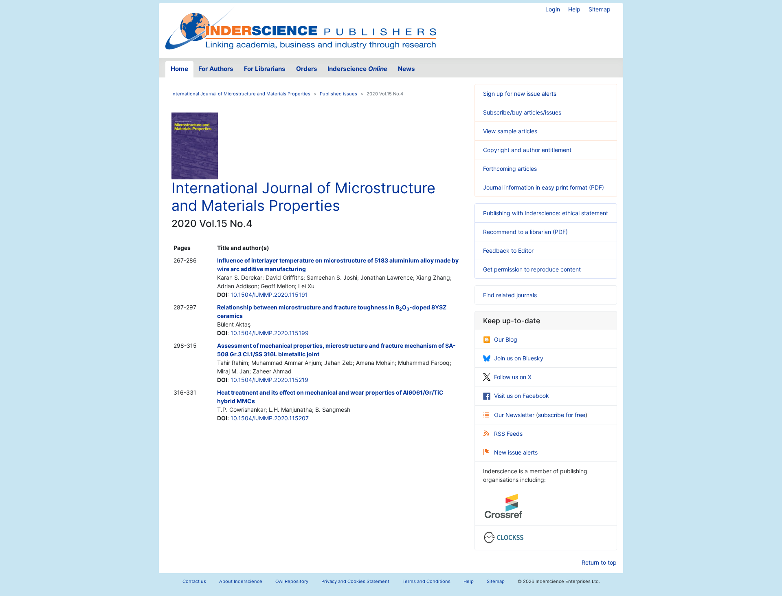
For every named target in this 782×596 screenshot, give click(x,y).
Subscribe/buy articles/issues (522, 112)
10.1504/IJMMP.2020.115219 (269, 379)
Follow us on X (513, 376)
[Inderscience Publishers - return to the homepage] (300, 27)
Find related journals (510, 294)
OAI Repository (291, 581)
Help (574, 9)
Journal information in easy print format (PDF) (543, 187)
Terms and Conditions (426, 581)
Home (179, 69)
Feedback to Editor (508, 250)
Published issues (338, 94)
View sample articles (510, 131)
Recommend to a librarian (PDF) (525, 231)
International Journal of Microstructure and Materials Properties (240, 94)
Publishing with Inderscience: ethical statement (545, 213)
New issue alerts (516, 452)
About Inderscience (240, 581)
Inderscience (357, 69)
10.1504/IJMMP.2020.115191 (269, 294)
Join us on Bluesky (518, 358)
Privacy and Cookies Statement (355, 581)
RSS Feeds (508, 433)
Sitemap (600, 9)
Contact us (194, 581)
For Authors (215, 69)
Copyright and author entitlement (527, 149)
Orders (306, 69)
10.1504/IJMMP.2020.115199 (270, 332)
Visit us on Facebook (521, 395)
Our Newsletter (515, 414)
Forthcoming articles (510, 168)
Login (552, 9)
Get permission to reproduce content (532, 269)
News (406, 69)
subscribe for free (561, 414)
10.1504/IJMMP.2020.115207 (270, 418)
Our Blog (505, 339)
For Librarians (265, 69)
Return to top (599, 562)
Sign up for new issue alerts (519, 93)
